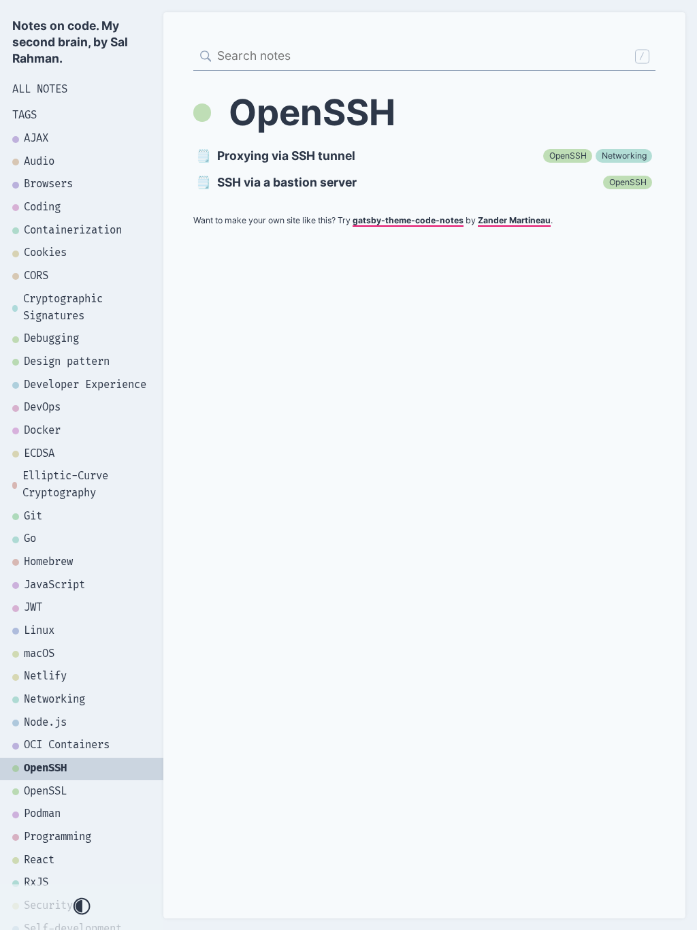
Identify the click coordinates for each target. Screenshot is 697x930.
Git (33, 516)
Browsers (48, 184)
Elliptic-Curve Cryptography (65, 485)
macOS (39, 653)
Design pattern (67, 361)
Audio (39, 161)
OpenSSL (45, 791)
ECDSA (39, 453)
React (39, 860)
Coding (42, 207)
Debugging (51, 338)
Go (30, 538)
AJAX (36, 138)
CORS (36, 276)
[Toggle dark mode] (82, 907)
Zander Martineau (514, 220)
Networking (54, 699)
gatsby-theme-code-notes (408, 220)
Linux (39, 630)
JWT (33, 607)
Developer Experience (85, 385)
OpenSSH (45, 768)
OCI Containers (67, 745)
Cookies (45, 252)
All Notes (39, 89)
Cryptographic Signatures (63, 308)
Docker (42, 430)
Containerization (73, 230)
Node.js (45, 722)
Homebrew (48, 562)
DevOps (42, 407)
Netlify (45, 676)
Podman (42, 813)
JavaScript (54, 585)
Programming (57, 837)
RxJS (36, 882)
